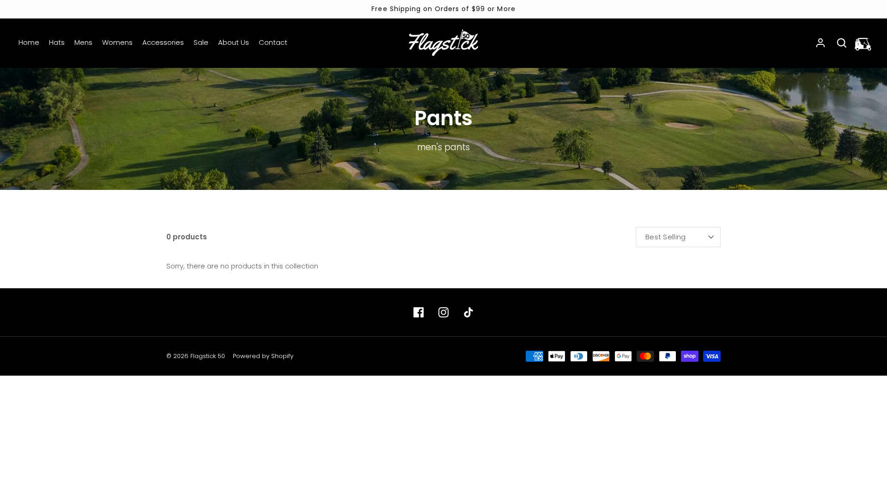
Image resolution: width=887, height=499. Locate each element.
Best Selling (665, 237)
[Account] (820, 43)
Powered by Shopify (263, 356)
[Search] (842, 43)
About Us (233, 42)
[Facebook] (418, 312)
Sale (201, 42)
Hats (57, 42)
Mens (83, 42)
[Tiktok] (468, 312)
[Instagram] (443, 312)
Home (28, 42)
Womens (117, 42)
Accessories (163, 42)
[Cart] (863, 43)
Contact (273, 42)
